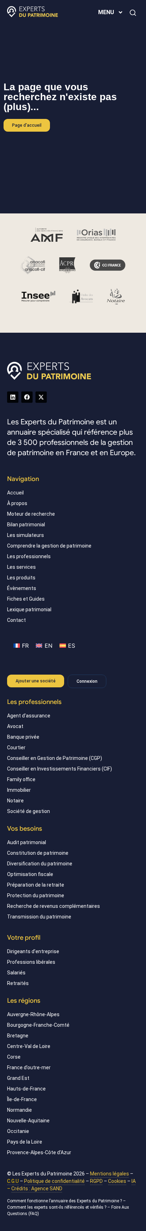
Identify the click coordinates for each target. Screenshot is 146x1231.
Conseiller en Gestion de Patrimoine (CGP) (54, 758)
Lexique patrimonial (29, 609)
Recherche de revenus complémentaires (53, 906)
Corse (14, 1057)
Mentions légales (109, 1173)
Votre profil (23, 937)
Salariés (16, 972)
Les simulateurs (25, 535)
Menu (106, 12)
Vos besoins (24, 828)
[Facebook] (27, 397)
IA (133, 1181)
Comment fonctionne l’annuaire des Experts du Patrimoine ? (64, 1200)
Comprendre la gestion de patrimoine (49, 546)
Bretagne (17, 1035)
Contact (16, 620)
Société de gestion (28, 811)
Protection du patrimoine (35, 895)
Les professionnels (29, 556)
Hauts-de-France (26, 1089)
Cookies (117, 1181)
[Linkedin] (12, 397)
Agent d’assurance (28, 715)
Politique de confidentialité (54, 1181)
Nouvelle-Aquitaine (28, 1120)
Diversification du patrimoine (39, 863)
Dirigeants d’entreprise (33, 951)
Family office (21, 779)
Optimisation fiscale (30, 874)
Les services (21, 567)
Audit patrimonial (26, 842)
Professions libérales (31, 962)
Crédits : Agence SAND (36, 1188)
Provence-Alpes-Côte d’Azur (39, 1152)
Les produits (21, 577)
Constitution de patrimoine (37, 853)
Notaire (15, 800)
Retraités (18, 983)
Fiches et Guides (26, 599)
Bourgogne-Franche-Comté (38, 1025)
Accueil (15, 493)
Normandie (19, 1110)
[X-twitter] (41, 397)
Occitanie (18, 1131)
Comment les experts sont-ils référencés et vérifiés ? (56, 1207)
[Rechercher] (132, 13)
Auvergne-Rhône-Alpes (33, 1014)
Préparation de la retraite (35, 885)
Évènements (21, 588)
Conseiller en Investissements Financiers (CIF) (59, 769)
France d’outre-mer (29, 1067)
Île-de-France (22, 1099)
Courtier (16, 747)
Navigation (23, 479)
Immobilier (19, 790)
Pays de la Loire (24, 1142)
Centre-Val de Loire (28, 1046)
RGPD (96, 1181)
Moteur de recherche (31, 514)
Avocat (15, 726)
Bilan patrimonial (26, 524)
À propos (17, 503)
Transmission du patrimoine (39, 917)
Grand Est (18, 1078)
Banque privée (23, 737)
